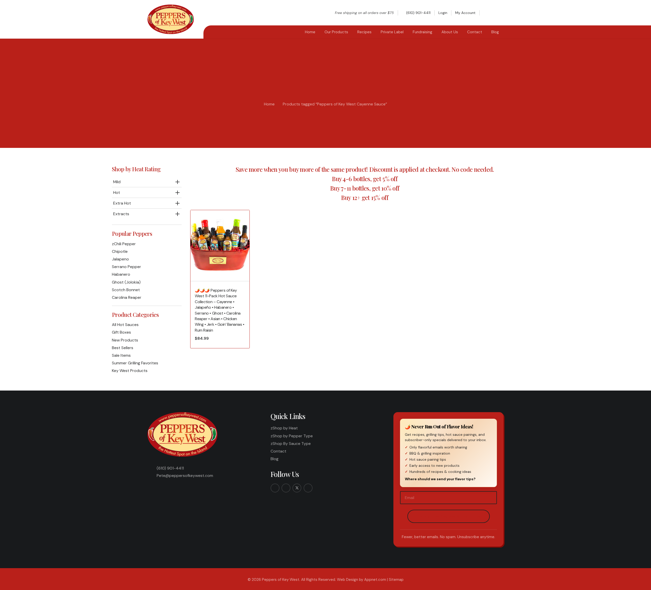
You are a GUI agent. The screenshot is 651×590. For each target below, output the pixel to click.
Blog (274, 458)
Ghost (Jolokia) (126, 282)
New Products (125, 340)
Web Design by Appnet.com (361, 579)
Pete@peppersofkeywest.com (185, 475)
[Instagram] (286, 488)
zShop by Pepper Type (292, 436)
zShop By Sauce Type (291, 443)
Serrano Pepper (126, 266)
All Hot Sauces (125, 324)
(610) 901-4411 (170, 468)
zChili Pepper (124, 243)
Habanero (121, 274)
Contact (278, 451)
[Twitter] (296, 488)
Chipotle (120, 251)
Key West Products (129, 370)
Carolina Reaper (126, 297)
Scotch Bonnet (126, 289)
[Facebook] (275, 488)
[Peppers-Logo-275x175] (170, 19)
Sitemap (396, 579)
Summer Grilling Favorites (135, 363)
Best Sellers (122, 347)
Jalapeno (120, 259)
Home (269, 104)
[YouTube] (308, 488)
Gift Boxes (121, 332)
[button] (487, 13)
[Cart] (498, 12)
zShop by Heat (284, 428)
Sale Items (121, 355)
